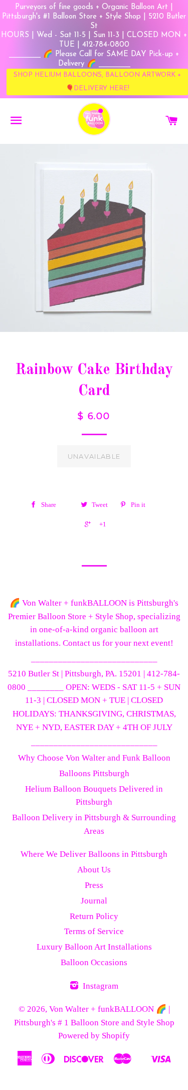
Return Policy (94, 916)
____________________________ (94, 658)
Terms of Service (94, 931)
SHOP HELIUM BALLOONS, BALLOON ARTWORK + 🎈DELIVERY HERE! (97, 81)
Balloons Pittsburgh (94, 773)
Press (94, 885)
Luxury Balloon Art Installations (94, 947)
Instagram (99, 986)
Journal (94, 900)
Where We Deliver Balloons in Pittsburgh (94, 854)
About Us (94, 869)
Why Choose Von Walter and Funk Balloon (94, 758)
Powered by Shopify (94, 1035)
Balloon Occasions (94, 962)
